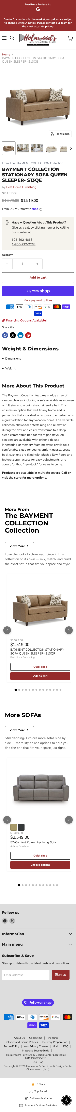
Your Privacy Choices (36, 1046)
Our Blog (38, 1062)
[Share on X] (13, 335)
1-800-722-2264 (23, 244)
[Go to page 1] (15, 690)
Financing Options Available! (26, 320)
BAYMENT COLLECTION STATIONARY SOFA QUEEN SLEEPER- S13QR (37, 652)
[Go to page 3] (23, 690)
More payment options (38, 300)
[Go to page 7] (36, 690)
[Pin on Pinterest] (28, 335)
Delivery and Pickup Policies (21, 1042)
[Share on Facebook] (5, 335)
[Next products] (69, 630)
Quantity (7, 254)
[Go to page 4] (26, 690)
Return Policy (11, 1046)
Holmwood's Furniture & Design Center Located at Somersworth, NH (36, 1056)
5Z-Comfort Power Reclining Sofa (33, 842)
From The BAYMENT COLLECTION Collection (32, 163)
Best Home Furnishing (21, 187)
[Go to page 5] (29, 690)
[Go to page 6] (33, 690)
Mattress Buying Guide (35, 1050)
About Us (19, 1038)
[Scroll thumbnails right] (70, 148)
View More (17, 546)
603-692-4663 (22, 240)
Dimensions (13, 358)
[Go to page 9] (43, 690)
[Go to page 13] (57, 690)
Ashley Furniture (19, 846)
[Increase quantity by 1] (37, 264)
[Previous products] (7, 630)
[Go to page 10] (47, 690)
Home (6, 54)
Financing (52, 1038)
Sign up (60, 974)
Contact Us (35, 1038)
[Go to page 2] (19, 690)
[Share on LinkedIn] (20, 335)
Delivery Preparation (54, 1042)
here (49, 228)
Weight (10, 368)
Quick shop (40, 667)
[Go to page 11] (50, 690)
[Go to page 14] (60, 690)
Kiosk (55, 1046)
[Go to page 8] (40, 690)
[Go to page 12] (54, 690)
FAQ (65, 1046)
